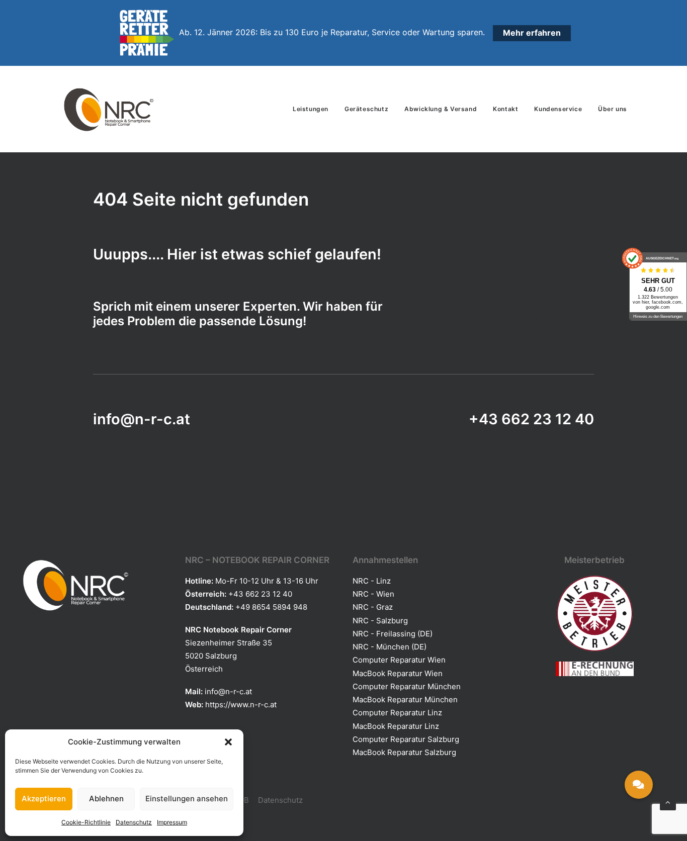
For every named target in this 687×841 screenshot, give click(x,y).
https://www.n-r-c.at (241, 704)
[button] (228, 742)
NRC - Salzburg (380, 620)
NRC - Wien (373, 594)
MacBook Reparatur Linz (396, 726)
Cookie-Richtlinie (86, 822)
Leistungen (310, 109)
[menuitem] (314, 109)
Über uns (612, 109)
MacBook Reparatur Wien (398, 673)
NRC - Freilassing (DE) (393, 633)
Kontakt (505, 109)
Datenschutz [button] (280, 800)
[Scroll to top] (668, 801)
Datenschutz (134, 822)
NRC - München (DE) (389, 646)
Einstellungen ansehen (186, 798)
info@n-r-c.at (141, 419)
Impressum (172, 822)
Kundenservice (558, 109)
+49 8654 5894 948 (271, 607)
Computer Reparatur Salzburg (406, 739)
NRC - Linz (372, 581)
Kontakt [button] (522, 318)
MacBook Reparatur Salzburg (404, 752)
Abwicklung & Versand (440, 109)
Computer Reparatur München (407, 686)
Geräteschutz (366, 109)
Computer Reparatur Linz (397, 712)
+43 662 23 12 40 (531, 419)
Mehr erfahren (532, 33)
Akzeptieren (44, 798)
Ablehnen (106, 798)
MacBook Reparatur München (405, 699)
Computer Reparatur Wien (399, 660)
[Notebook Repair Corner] (108, 109)
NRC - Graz (373, 607)
